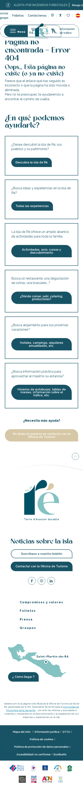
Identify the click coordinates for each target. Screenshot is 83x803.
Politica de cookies (41, 739)
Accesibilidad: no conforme (34, 754)
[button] (78, 16)
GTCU (66, 731)
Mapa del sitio (22, 731)
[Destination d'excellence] (34, 768)
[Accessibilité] (60, 15)
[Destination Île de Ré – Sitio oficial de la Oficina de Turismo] (41, 31)
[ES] (78, 16)
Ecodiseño (60, 754)
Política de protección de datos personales (41, 746)
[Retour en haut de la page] (75, 457)
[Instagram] (41, 581)
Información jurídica (47, 731)
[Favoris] (68, 15)
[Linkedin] (51, 581)
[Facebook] (32, 581)
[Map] (52, 16)
